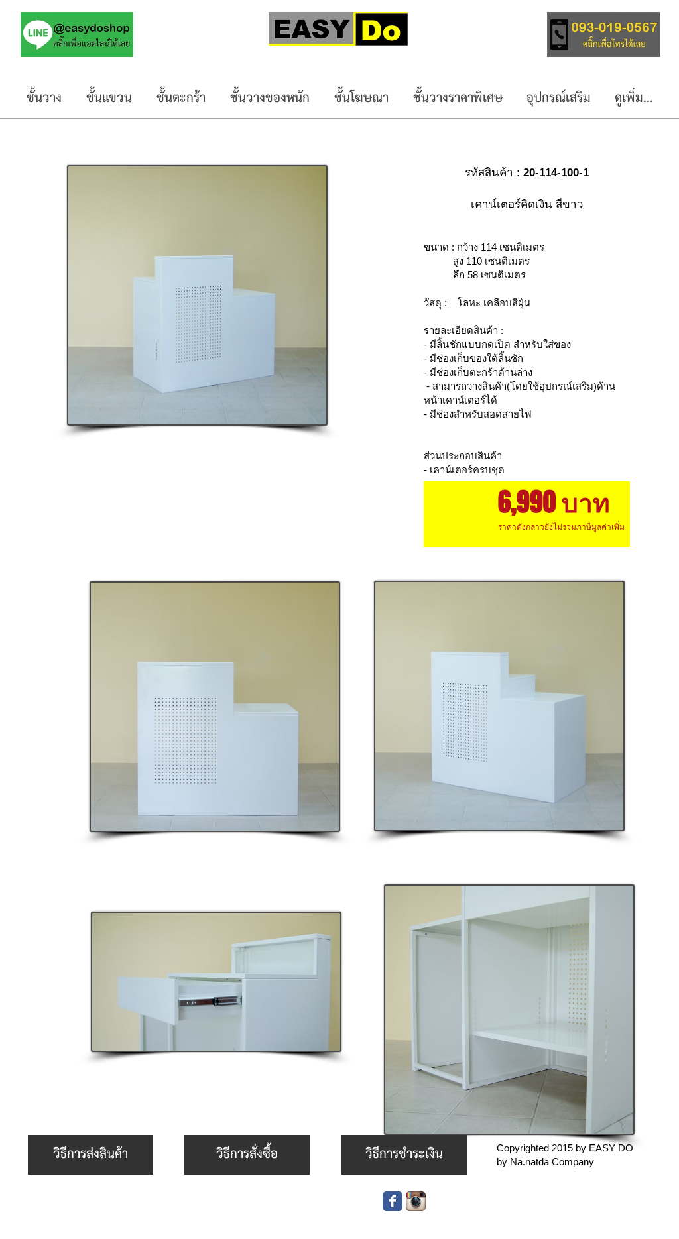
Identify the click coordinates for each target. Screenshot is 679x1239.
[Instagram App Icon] (416, 1201)
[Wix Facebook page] (392, 1201)
